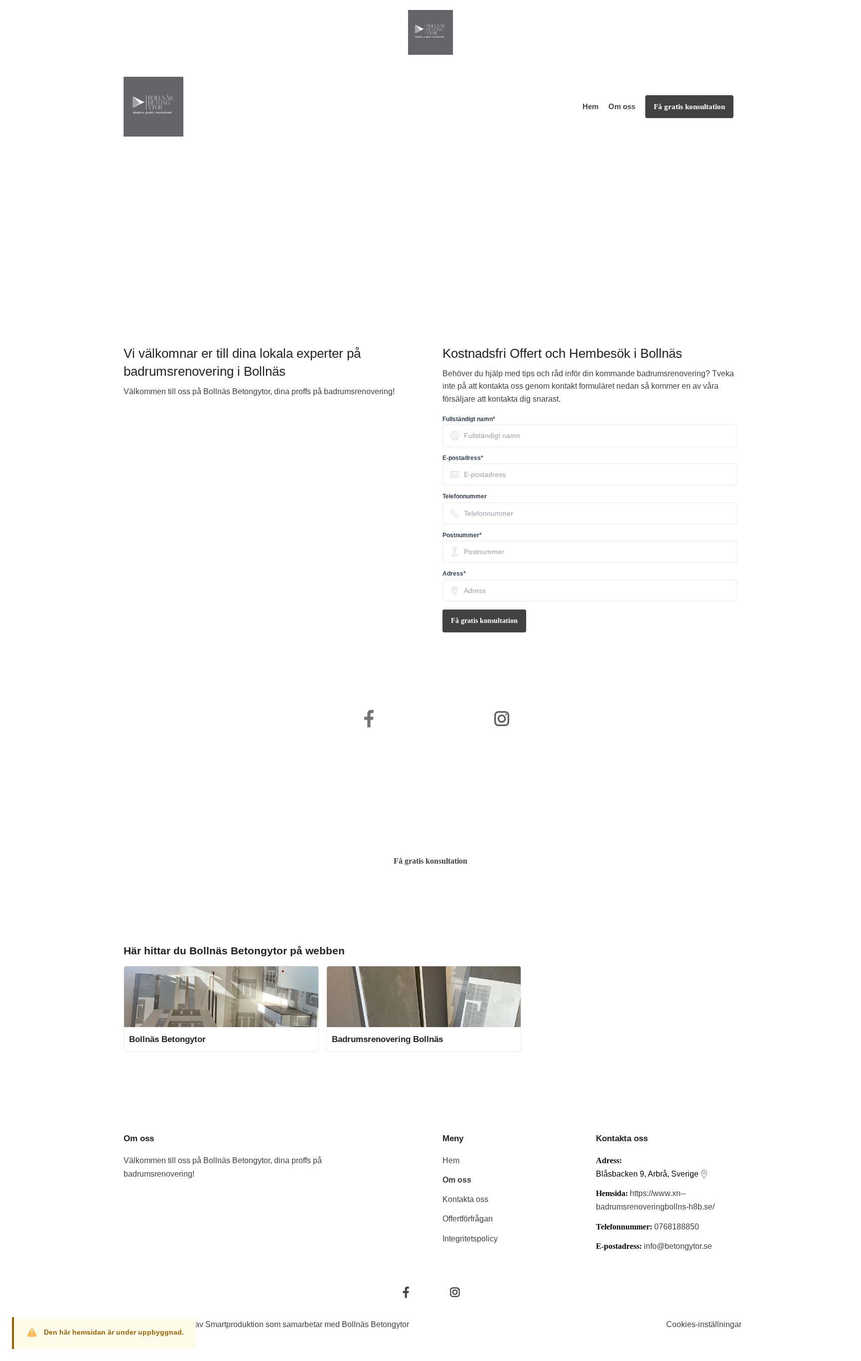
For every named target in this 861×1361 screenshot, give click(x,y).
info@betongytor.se (678, 1246)
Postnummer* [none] (462, 535)
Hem (590, 106)
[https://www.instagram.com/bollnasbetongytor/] (502, 719)
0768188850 (676, 1226)
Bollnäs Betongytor (375, 1324)
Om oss (621, 106)
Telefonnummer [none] (464, 496)
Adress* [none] (454, 573)
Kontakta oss (465, 1199)
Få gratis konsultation (484, 620)
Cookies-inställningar (703, 1324)
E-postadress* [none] (462, 457)
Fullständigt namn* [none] (468, 419)
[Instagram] (454, 1292)
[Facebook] (406, 1292)
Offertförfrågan (467, 1218)
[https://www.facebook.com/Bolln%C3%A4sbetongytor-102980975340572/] (369, 719)
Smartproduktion (234, 1324)
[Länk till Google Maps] (704, 1174)
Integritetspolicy (470, 1238)
